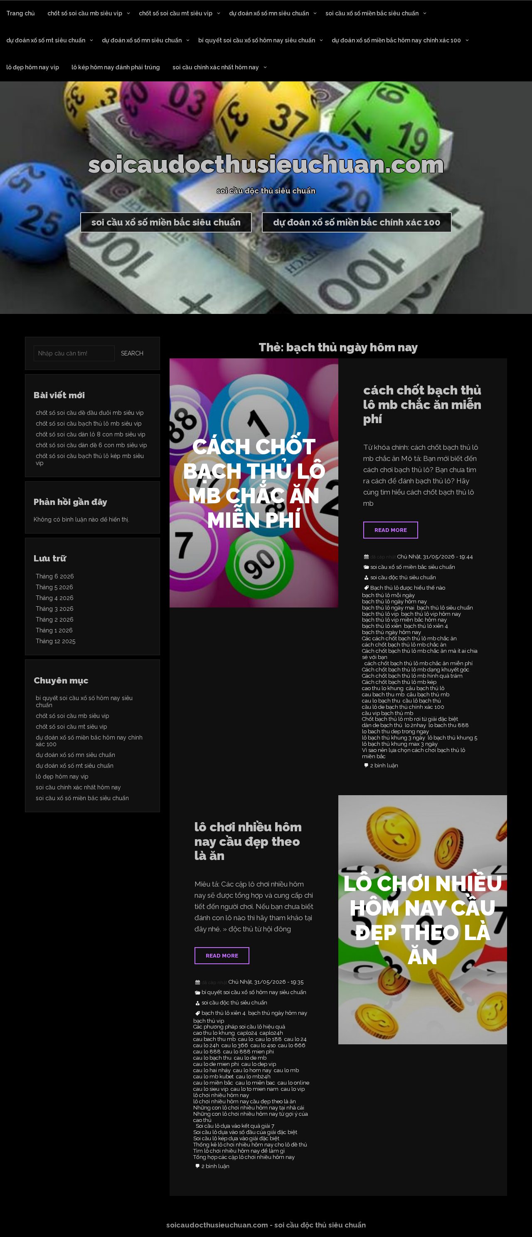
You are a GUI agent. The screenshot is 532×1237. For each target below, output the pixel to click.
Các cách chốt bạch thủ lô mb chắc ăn (409, 639)
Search (132, 353)
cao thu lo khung (383, 688)
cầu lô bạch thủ (422, 701)
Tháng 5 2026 (54, 587)
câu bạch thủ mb (428, 695)
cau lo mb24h (253, 1077)
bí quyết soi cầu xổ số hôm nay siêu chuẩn (256, 40)
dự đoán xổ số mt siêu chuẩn (45, 40)
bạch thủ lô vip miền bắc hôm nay (404, 620)
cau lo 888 (207, 1052)
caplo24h (271, 1033)
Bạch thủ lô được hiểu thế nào (407, 588)
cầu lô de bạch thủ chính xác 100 (403, 707)
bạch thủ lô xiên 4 (426, 626)
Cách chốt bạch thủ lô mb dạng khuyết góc (415, 670)
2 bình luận (384, 766)
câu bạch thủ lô (425, 688)
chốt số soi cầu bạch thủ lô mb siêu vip (89, 423)
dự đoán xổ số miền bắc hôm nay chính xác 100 (396, 40)
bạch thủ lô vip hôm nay (431, 614)
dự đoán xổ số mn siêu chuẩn (269, 13)
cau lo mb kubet (213, 1077)
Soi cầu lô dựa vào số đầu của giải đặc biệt (245, 1132)
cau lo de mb (250, 1058)
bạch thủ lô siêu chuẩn (445, 608)
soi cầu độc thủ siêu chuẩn (403, 578)
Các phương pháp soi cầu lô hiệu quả (239, 1027)
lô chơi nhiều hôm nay (221, 1095)
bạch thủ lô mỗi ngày (388, 595)
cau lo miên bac (255, 1083)
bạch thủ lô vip (380, 614)
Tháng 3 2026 (55, 608)
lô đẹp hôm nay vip (32, 67)
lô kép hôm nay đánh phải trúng (115, 67)
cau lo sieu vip (210, 1089)
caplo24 (247, 1033)
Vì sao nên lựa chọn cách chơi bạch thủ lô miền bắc (413, 753)
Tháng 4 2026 (55, 598)
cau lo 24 (295, 1039)
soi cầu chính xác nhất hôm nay (215, 67)
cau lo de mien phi (216, 1064)
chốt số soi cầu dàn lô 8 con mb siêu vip (90, 434)
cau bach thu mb (383, 695)
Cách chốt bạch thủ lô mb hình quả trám (412, 676)
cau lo (245, 1039)
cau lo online (293, 1083)
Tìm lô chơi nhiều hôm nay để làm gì (239, 1151)
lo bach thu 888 (449, 725)
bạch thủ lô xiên (381, 626)
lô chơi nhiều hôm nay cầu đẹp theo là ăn (248, 841)
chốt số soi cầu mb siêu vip (84, 13)
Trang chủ (20, 13)
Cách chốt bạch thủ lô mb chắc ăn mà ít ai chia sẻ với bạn (420, 654)
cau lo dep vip (258, 1064)
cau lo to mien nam (254, 1089)
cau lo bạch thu (381, 701)
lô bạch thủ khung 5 (452, 738)
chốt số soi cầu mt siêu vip (175, 13)
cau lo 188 (269, 1039)
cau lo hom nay (252, 1070)
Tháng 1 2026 (54, 630)
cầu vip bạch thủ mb (387, 713)
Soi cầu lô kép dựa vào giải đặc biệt (236, 1138)
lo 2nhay (415, 725)
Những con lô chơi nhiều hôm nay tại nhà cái (248, 1108)
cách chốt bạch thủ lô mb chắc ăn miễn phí (422, 404)
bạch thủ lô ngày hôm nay (394, 602)
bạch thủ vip (208, 1021)
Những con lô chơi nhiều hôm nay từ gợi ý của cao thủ (250, 1117)
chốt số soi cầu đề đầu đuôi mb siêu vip (90, 412)
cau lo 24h (206, 1045)
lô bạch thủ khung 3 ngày (393, 738)
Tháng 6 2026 (55, 576)
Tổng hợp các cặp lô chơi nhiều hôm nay (244, 1157)
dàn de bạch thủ (382, 725)
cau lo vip (293, 1089)
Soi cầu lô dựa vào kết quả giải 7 (235, 1126)
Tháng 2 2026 (55, 619)
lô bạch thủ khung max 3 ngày (400, 744)
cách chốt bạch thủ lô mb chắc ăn (404, 645)
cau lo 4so (263, 1045)
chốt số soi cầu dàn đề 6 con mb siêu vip (91, 445)
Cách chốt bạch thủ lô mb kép (399, 682)
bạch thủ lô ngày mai (388, 608)
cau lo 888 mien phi (248, 1052)
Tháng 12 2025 (55, 641)
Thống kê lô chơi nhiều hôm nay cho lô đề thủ (250, 1145)
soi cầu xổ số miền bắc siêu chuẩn (372, 13)
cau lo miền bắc (213, 1083)
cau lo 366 (235, 1045)
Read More (390, 530)
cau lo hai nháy (212, 1070)
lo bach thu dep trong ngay (395, 732)
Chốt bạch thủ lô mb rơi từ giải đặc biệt (410, 719)
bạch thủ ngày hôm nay (391, 632)
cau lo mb (286, 1070)
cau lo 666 (291, 1045)
